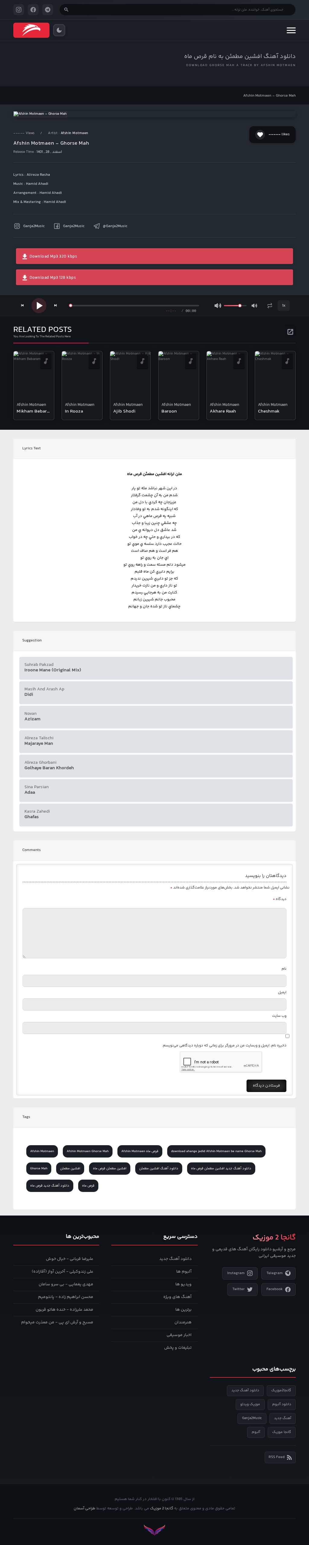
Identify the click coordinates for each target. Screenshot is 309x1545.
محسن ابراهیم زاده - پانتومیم (65, 1297)
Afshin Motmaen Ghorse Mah (88, 1151)
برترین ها (183, 1309)
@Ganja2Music (115, 226)
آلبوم (256, 1432)
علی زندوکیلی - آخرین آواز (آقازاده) (62, 1271)
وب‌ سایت (279, 1016)
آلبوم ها (184, 1271)
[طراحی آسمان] (154, 1530)
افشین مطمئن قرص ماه (109, 1168)
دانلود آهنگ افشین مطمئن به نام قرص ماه (240, 56)
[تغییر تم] (59, 30)
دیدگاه (279, 899)
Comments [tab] (31, 850)
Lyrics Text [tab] (31, 448)
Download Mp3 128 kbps (52, 278)
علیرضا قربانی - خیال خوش (69, 1259)
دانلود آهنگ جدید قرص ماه (49, 1185)
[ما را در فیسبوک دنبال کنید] (33, 9)
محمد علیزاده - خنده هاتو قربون (64, 1309)
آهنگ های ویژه (177, 1297)
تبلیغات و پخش (178, 1347)
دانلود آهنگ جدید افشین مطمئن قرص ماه (221, 1168)
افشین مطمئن (70, 1168)
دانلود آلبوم (281, 1404)
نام (284, 969)
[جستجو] (66, 9)
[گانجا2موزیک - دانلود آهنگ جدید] (31, 30)
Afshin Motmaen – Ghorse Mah (269, 96)
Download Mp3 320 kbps (52, 256)
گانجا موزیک (281, 1432)
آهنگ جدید (282, 1418)
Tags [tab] (26, 1117)
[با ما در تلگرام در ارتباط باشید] (47, 9)
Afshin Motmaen (74, 133)
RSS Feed (277, 1457)
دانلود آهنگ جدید (175, 1259)
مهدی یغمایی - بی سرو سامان (66, 1284)
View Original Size (158, 104)
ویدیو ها (183, 1284)
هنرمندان (183, 1322)
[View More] (290, 331)
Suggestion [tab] (32, 641)
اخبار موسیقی (179, 1335)
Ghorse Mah (38, 1168)
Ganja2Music (34, 226)
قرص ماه (88, 1185)
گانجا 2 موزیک (161, 1508)
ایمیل (282, 992)
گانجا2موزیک (281, 1390)
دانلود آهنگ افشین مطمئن (158, 1168)
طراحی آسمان (84, 1508)
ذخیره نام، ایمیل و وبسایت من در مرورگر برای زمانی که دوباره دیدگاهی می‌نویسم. (224, 1046)
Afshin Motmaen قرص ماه (139, 1151)
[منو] (291, 30)
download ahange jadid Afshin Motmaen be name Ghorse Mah (216, 1151)
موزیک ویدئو (250, 1404)
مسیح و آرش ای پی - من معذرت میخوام (57, 1322)
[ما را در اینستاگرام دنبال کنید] (18, 9)
